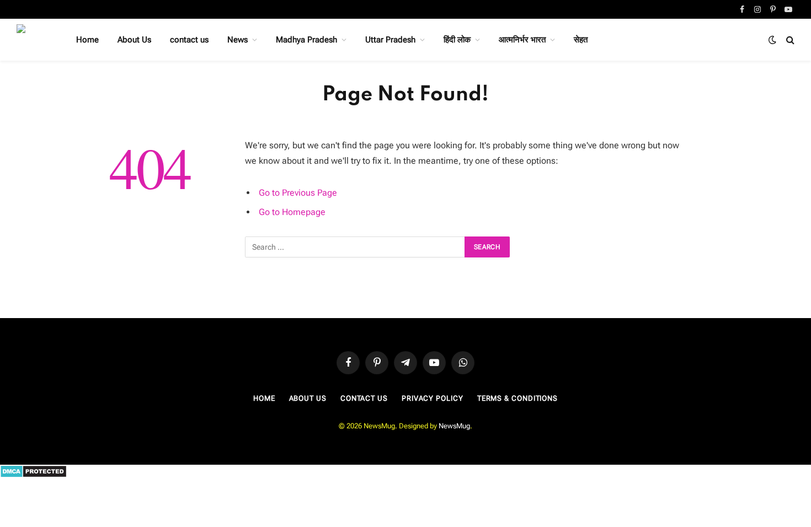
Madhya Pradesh (306, 40)
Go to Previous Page (298, 192)
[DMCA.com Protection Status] (33, 475)
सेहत (581, 40)
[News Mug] (32, 40)
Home (87, 40)
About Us (134, 40)
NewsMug (454, 426)
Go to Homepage (292, 212)
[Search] (789, 40)
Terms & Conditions (517, 398)
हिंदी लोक (457, 40)
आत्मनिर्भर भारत (522, 40)
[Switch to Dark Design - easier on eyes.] (772, 39)
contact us (189, 40)
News (237, 40)
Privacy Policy (432, 398)
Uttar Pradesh (390, 40)
